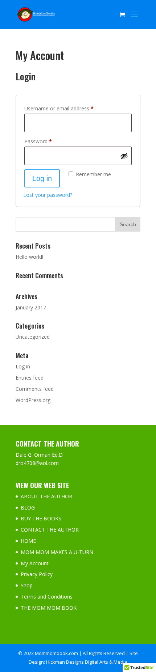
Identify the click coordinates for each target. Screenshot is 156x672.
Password (48, 141)
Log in (42, 178)
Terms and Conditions (47, 596)
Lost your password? (47, 194)
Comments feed (35, 388)
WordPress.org (33, 400)
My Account (35, 563)
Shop (27, 585)
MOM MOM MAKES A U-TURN (57, 552)
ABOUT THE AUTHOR (46, 496)
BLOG (28, 507)
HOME (28, 540)
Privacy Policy (37, 574)
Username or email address (69, 108)
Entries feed (30, 377)
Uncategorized (33, 336)
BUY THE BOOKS (41, 518)
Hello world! (29, 256)
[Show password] (124, 156)
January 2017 (31, 307)
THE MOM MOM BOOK (49, 607)
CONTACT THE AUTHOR (50, 529)
